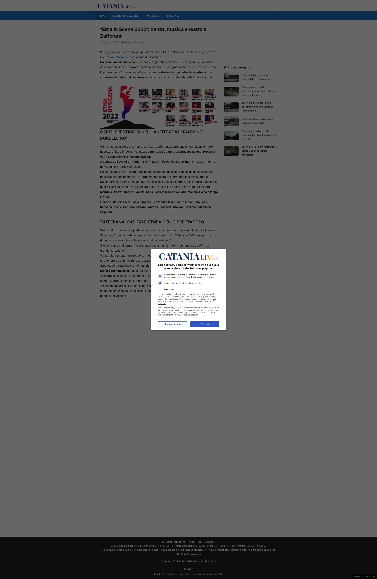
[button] (188, 289)
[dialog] (188, 290)
